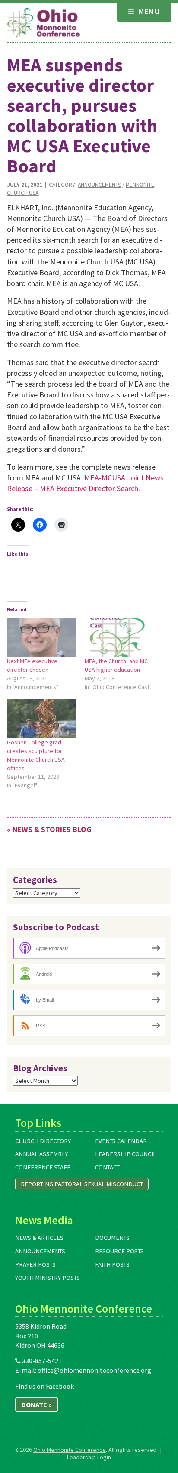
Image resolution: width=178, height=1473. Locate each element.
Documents (112, 1238)
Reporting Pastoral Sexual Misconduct (82, 1184)
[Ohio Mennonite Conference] (43, 23)
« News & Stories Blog (49, 829)
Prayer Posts (35, 1264)
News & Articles (39, 1238)
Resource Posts (119, 1251)
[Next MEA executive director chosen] (41, 637)
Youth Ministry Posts (47, 1278)
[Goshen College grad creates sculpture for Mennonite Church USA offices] (41, 718)
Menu (148, 11)
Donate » (37, 1404)
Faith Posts (112, 1264)
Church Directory (43, 1141)
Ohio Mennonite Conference (69, 1450)
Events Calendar (121, 1141)
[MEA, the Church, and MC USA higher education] (119, 637)
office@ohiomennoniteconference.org (94, 1370)
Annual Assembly (41, 1154)
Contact (107, 1167)
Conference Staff (42, 1167)
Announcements (99, 184)
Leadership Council (125, 1154)
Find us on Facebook (44, 1386)
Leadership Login (89, 1457)
